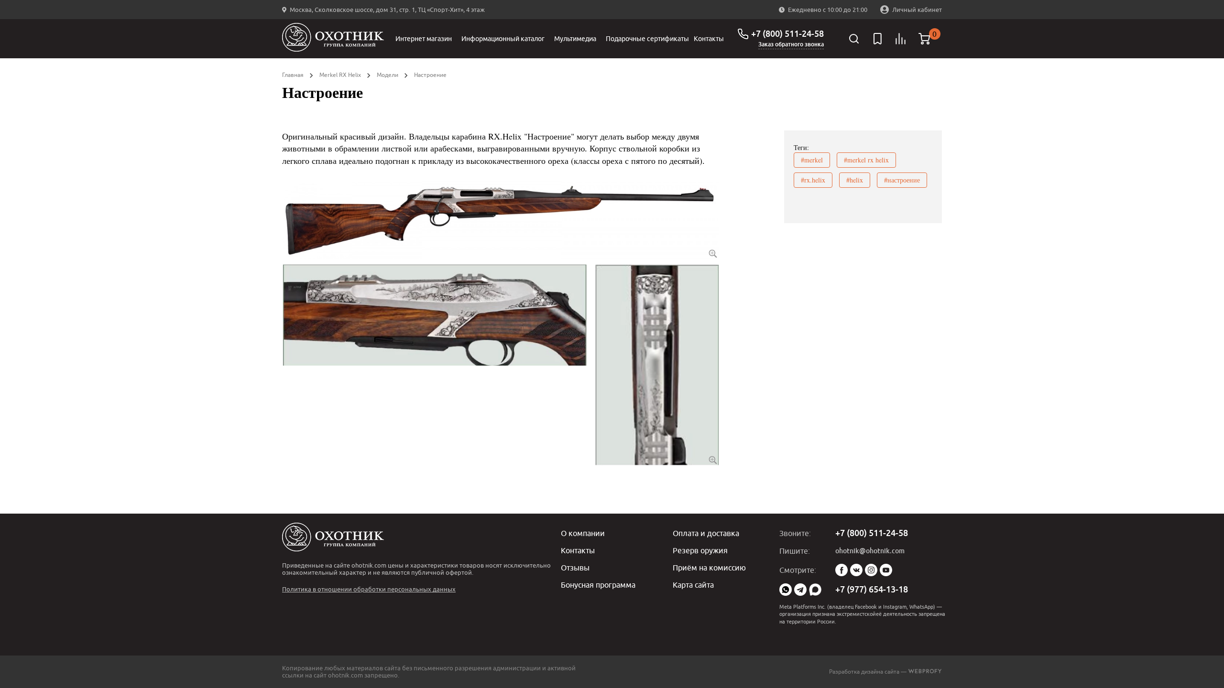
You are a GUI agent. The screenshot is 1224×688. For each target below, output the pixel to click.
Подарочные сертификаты (647, 39)
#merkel (812, 159)
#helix (854, 179)
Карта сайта (693, 584)
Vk (856, 570)
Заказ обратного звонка (791, 44)
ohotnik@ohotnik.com (870, 551)
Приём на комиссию (709, 567)
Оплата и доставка (706, 533)
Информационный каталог (503, 39)
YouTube (886, 570)
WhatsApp (785, 589)
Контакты (709, 39)
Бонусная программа (598, 584)
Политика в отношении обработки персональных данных (369, 589)
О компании (583, 533)
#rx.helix (813, 179)
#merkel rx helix (866, 159)
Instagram (871, 570)
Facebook (841, 570)
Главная (293, 74)
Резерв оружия (700, 550)
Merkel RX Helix (340, 74)
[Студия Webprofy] (925, 671)
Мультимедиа (575, 39)
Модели (387, 74)
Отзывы (575, 567)
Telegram (800, 589)
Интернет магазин (423, 39)
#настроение (902, 179)
